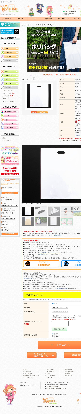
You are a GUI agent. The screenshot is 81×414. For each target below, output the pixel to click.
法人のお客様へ (69, 372)
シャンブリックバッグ (9, 90)
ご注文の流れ (48, 18)
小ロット (20, 18)
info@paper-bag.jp (54, 386)
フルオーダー (7, 18)
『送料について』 (28, 278)
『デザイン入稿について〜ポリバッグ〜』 (49, 252)
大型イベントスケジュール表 (69, 140)
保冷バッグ (6, 98)
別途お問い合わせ (62, 288)
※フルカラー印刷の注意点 (53, 235)
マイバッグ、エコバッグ (9, 101)
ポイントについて (28, 377)
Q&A (48, 373)
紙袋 (4, 138)
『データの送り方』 (40, 254)
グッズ (34, 18)
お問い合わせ (51, 370)
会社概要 (67, 373)
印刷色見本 (58, 329)
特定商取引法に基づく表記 (31, 375)
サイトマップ (69, 375)
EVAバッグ (6, 95)
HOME (25, 370)
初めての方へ (69, 370)
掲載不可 (57, 336)
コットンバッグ (7, 140)
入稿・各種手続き (63, 18)
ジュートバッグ (7, 93)
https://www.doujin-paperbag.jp (57, 388)
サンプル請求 (27, 372)
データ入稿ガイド (28, 373)
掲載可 (56, 334)
